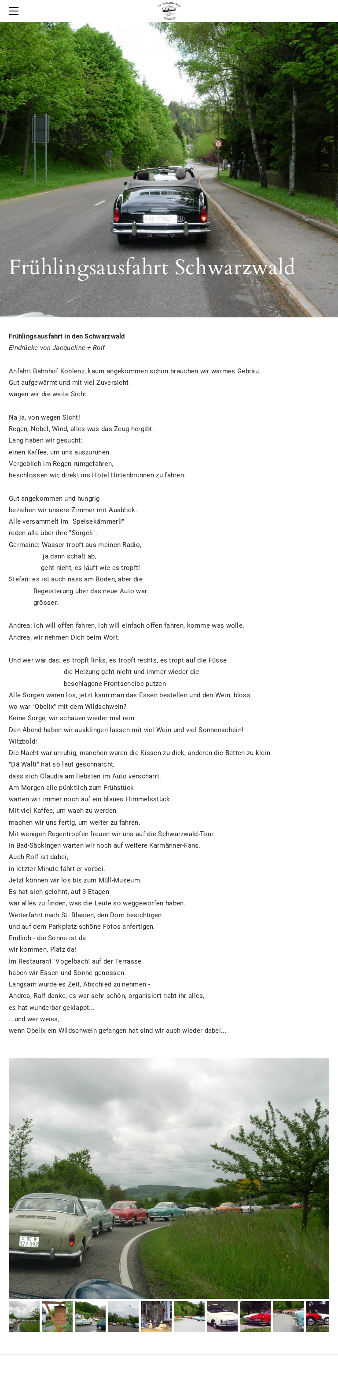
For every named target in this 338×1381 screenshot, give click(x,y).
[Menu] (15, 11)
